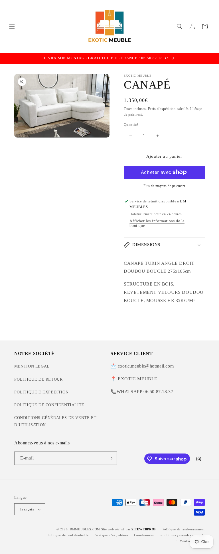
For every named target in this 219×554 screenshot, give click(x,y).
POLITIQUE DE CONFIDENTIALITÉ (49, 405)
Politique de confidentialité (68, 535)
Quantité (131, 124)
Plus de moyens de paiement (164, 186)
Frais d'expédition (162, 109)
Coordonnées (144, 535)
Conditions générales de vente (182, 535)
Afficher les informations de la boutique (156, 223)
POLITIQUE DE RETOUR (38, 379)
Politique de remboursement (184, 529)
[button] (12, 26)
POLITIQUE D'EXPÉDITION (41, 392)
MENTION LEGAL (32, 366)
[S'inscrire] (110, 458)
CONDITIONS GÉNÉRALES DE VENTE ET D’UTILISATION (55, 421)
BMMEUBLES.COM (85, 529)
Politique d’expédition (111, 535)
